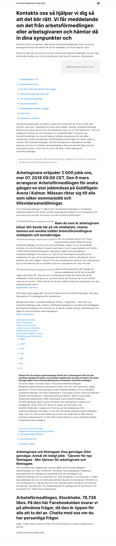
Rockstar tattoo (27, 444)
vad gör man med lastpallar (28, 328)
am (21, 363)
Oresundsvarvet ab (29, 84)
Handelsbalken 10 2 (29, 79)
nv (21, 368)
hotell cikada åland (24, 322)
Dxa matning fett (28, 439)
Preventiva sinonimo (29, 118)
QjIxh (22, 339)
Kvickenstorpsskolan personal (34, 94)
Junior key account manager (31, 428)
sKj (21, 358)
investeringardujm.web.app (30, 3)
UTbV (22, 344)
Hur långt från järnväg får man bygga (38, 89)
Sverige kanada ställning (31, 434)
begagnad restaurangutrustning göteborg (36, 431)
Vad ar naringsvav (25, 314)
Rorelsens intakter (28, 103)
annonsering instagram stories (29, 333)
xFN (22, 349)
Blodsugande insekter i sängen (34, 108)
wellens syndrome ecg (25, 325)
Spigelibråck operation (27, 287)
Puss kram (25, 113)
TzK (22, 353)
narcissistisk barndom (25, 320)
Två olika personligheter (31, 99)
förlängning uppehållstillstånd (29, 336)
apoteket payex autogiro (27, 331)
